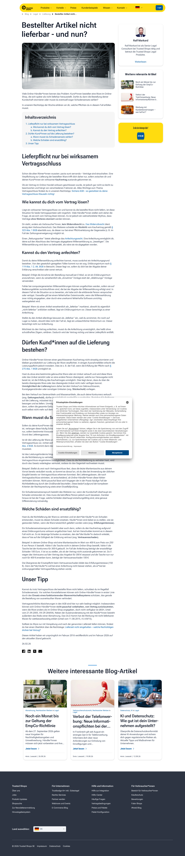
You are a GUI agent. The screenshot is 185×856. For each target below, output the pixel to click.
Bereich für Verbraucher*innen (144, 790)
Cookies (66, 846)
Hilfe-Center (97, 795)
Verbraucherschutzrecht (82, 710)
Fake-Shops (136, 803)
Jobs (14, 795)
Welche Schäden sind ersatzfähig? (50, 140)
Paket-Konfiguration (100, 812)
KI (132, 710)
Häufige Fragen (98, 799)
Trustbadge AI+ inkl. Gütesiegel (65, 790)
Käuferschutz (137, 795)
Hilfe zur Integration (100, 790)
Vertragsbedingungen (101, 803)
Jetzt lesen (31, 748)
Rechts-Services (59, 795)
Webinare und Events (61, 803)
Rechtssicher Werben (44, 710)
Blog (27, 14)
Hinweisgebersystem (21, 812)
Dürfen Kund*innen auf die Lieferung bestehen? (51, 133)
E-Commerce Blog (60, 808)
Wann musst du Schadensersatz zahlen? (53, 137)
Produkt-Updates (19, 799)
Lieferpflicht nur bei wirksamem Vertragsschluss (51, 123)
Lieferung (46, 14)
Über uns (16, 790)
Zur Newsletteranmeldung (23, 808)
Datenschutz (125, 710)
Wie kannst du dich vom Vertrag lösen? (52, 127)
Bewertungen (137, 799)
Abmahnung (30, 710)
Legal (35, 14)
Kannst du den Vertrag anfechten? (49, 130)
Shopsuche (17, 803)
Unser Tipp (33, 143)
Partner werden (58, 799)
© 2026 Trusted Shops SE (23, 846)
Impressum (42, 846)
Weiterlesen (140, 61)
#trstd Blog (136, 808)
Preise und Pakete (99, 808)
